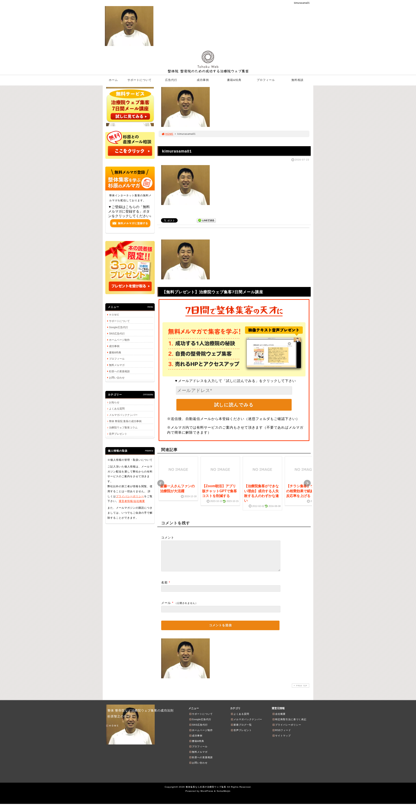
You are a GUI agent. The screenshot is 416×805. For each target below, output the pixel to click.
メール (166, 603)
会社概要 (280, 714)
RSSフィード (283, 730)
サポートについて (139, 80)
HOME (169, 134)
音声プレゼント (118, 433)
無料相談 (297, 80)
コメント (167, 537)
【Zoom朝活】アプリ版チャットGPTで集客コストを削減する (219, 491)
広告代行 (171, 80)
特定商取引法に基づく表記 (290, 719)
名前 (164, 582)
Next (307, 483)
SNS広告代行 (117, 333)
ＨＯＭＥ (114, 314)
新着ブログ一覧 (243, 724)
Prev (160, 483)
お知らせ (114, 402)
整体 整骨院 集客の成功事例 (125, 421)
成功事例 (203, 80)
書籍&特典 (234, 80)
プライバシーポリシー (130, 496)
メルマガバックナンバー (123, 414)
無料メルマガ (117, 365)
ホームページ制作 (119, 339)
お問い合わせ (117, 377)
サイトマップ (283, 735)
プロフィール (266, 80)
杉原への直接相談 (119, 371)
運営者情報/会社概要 (132, 501)
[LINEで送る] (206, 220)
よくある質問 (117, 408)
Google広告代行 (118, 327)
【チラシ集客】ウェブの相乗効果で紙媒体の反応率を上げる (303, 491)
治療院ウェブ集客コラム (123, 427)
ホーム (113, 80)
